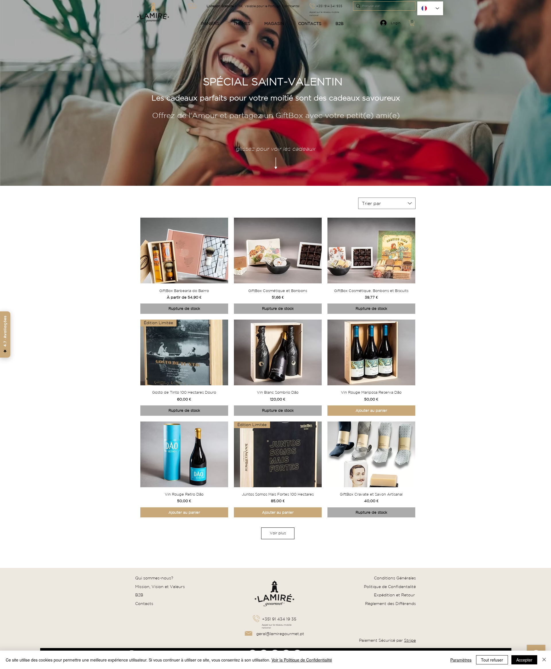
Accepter (524, 660)
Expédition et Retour (395, 595)
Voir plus (278, 533)
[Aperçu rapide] (184, 250)
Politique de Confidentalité (390, 586)
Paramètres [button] (461, 660)
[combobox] (387, 203)
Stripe (410, 640)
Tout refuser (492, 660)
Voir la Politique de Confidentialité (301, 660)
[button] (213, 23)
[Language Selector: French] (430, 8)
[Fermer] (544, 659)
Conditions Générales (395, 578)
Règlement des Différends (390, 603)
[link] (412, 23)
